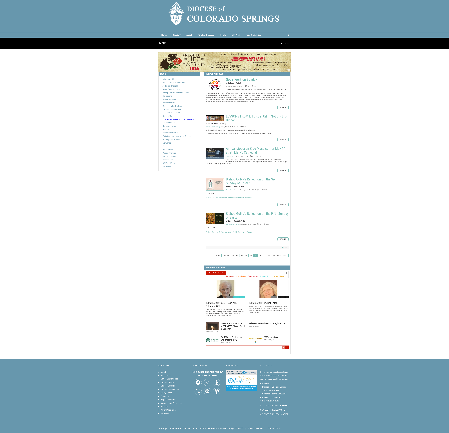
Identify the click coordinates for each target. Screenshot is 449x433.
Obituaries (283, 297)
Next (278, 256)
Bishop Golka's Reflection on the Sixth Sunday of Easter (215, 184)
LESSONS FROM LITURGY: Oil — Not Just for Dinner (215, 118)
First (219, 256)
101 (237, 256)
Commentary (239, 297)
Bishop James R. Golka (232, 190)
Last (284, 256)
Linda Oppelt (230, 156)
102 (242, 256)
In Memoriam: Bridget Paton (263, 302)
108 (269, 256)
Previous (226, 256)
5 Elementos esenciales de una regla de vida (267, 323)
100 (233, 256)
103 (246, 256)
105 (255, 256)
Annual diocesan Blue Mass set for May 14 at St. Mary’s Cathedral (215, 153)
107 (264, 256)
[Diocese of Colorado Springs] (224, 13)
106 (260, 256)
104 (251, 256)
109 (274, 256)
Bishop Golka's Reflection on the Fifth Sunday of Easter (215, 218)
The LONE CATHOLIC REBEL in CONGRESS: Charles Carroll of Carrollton (233, 326)
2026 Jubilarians (271, 337)
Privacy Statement (256, 428)
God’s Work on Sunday (215, 84)
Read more (283, 107)
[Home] (281, 43)
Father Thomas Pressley (213, 127)
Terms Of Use (274, 428)
